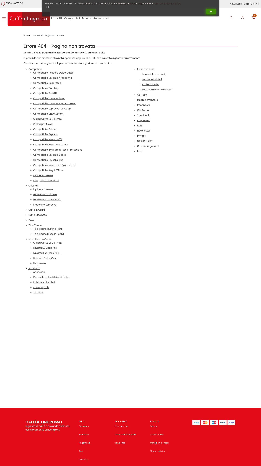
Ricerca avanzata (147, 100)
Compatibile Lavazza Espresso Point (54, 103)
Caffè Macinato (37, 215)
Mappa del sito (157, 451)
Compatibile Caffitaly (46, 88)
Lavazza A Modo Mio (45, 194)
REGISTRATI (253, 3)
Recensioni (143, 105)
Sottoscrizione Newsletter (157, 89)
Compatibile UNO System (48, 114)
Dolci (31, 220)
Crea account (121, 426)
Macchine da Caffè (39, 239)
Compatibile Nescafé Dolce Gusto (53, 72)
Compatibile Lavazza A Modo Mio (52, 78)
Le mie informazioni (153, 74)
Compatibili (35, 69)
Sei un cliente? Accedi (125, 434)
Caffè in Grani (36, 210)
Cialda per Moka (43, 124)
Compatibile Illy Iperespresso (50, 144)
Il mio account (145, 69)
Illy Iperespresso (43, 175)
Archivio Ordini (150, 84)
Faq (139, 151)
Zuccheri (38, 292)
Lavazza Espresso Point (47, 199)
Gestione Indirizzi (152, 79)
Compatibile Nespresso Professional (54, 165)
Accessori (34, 268)
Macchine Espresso (44, 204)
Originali (33, 185)
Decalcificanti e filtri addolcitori (51, 277)
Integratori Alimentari (46, 180)
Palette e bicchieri (44, 282)
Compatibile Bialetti (45, 93)
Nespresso (39, 263)
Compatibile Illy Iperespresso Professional (58, 149)
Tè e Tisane (35, 225)
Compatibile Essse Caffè (47, 139)
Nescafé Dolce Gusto (45, 258)
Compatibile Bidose (44, 129)
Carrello (142, 94)
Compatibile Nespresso (47, 83)
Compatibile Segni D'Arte (48, 170)
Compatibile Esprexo (45, 134)
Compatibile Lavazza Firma (49, 98)
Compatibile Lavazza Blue (48, 160)
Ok (211, 11)
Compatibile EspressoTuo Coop (52, 108)
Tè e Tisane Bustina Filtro (48, 229)
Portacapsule (41, 287)
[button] (253, 18)
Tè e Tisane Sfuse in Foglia (48, 234)
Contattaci (84, 459)
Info (48, 7)
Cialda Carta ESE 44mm (47, 119)
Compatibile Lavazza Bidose (49, 155)
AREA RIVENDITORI (238, 3)
